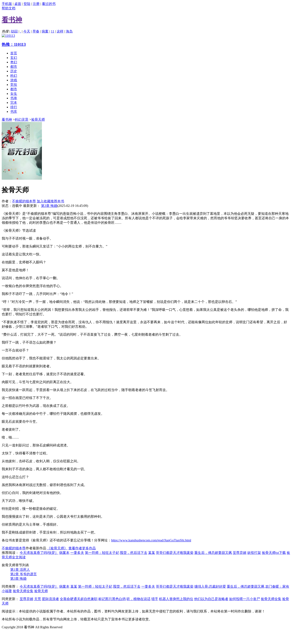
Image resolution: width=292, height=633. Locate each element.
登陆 (27, 4)
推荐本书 (57, 201)
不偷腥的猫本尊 (24, 201)
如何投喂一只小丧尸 (244, 599)
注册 (36, 4)
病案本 (64, 552)
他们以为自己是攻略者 (211, 599)
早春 (35, 31)
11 (52, 31)
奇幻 (13, 62)
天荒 (37, 599)
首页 (13, 53)
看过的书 (49, 4)
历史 (13, 71)
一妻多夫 (77, 552)
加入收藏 (43, 201)
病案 (45, 31)
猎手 (154, 599)
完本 (13, 102)
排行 (13, 107)
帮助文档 (8, 8)
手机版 (7, 4)
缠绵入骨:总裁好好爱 (210, 586)
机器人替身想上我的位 (176, 599)
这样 (60, 31)
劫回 (14, 31)
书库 (13, 111)
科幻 (13, 75)
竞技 (13, 84)
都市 (13, 66)
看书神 (7, 119)
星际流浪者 (50, 599)
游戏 (13, 80)
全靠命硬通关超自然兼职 (78, 599)
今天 (26, 31)
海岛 (69, 31)
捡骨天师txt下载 (274, 552)
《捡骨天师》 (57, 548)
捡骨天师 (38, 119)
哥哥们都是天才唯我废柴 (174, 552)
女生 (13, 93)
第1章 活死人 (20, 569)
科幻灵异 (21, 119)
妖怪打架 (254, 552)
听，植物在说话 (138, 599)
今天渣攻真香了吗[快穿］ (39, 552)
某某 (151, 552)
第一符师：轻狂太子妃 (102, 552)
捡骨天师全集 (23, 591)
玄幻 (13, 57)
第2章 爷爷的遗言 (23, 574)
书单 (13, 98)
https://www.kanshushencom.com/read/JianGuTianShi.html (151, 540)
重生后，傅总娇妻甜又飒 (213, 552)
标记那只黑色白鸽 (112, 599)
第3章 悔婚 (49, 206)
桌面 (17, 4)
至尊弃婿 (239, 552)
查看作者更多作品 (82, 548)
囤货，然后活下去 (133, 552)
